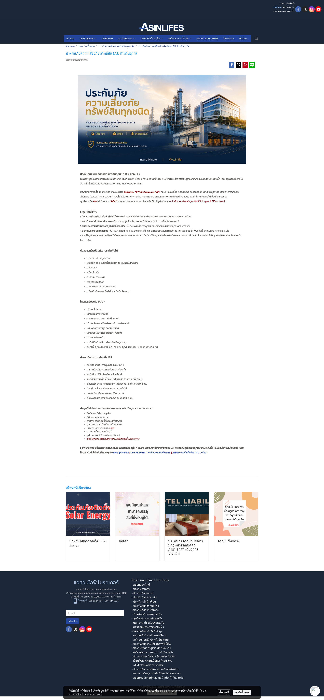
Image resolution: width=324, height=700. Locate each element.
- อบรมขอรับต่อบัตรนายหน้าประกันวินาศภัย (157, 677)
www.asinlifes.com (85, 589)
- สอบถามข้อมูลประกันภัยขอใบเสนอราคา (156, 673)
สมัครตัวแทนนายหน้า (207, 38)
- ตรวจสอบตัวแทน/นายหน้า (148, 627)
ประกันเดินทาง (125, 38)
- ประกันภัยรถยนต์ (142, 593)
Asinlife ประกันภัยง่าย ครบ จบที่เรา (189, 452)
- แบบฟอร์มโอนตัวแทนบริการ (149, 635)
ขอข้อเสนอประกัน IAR (159, 452)
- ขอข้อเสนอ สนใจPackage (147, 631)
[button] (256, 38)
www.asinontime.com (106, 589)
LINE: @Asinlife (121, 452)
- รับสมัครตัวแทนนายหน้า (147, 614)
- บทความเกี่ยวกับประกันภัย (148, 622)
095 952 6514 (288, 7)
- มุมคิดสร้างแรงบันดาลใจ (147, 618)
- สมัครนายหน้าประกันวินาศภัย (150, 639)
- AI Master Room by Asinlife (147, 665)
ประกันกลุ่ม (107, 38)
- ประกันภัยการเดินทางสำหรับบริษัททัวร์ (155, 669)
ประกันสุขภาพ (87, 38)
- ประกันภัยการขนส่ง (144, 597)
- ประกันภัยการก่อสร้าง (145, 605)
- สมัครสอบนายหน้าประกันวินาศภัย (152, 652)
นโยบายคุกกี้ (96, 694)
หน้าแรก (70, 38)
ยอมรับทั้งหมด (242, 692)
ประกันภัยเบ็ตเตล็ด (150, 38)
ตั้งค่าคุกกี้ (224, 692)
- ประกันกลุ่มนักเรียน (144, 601)
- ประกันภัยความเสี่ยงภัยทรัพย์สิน (151, 643)
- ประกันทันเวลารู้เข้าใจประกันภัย (151, 648)
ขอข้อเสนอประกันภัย (178, 38)
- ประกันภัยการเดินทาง (145, 610)
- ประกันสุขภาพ (141, 589)
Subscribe (72, 621)
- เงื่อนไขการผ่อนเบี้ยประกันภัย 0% (152, 660)
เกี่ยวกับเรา (228, 38)
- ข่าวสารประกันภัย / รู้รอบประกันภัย (153, 656)
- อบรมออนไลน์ (141, 584)
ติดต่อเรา (244, 38)
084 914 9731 (112, 600)
